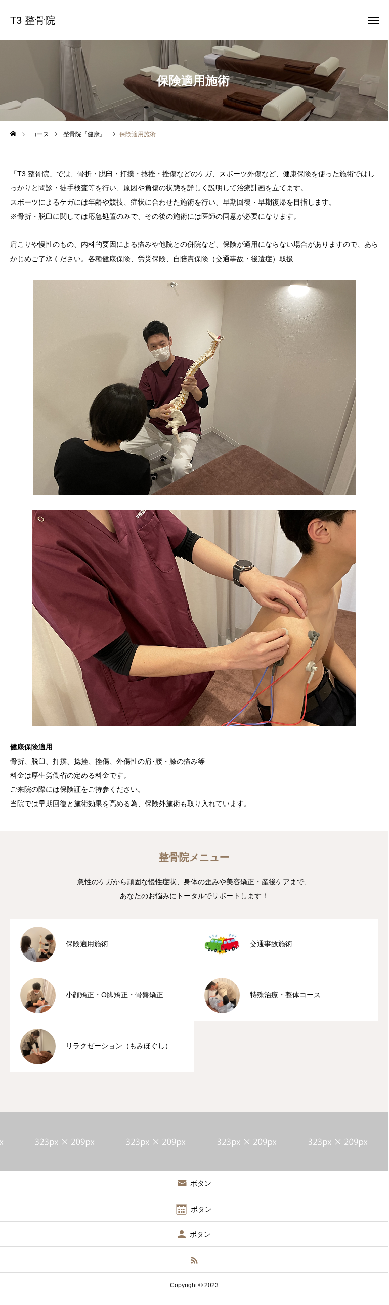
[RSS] (194, 1259)
